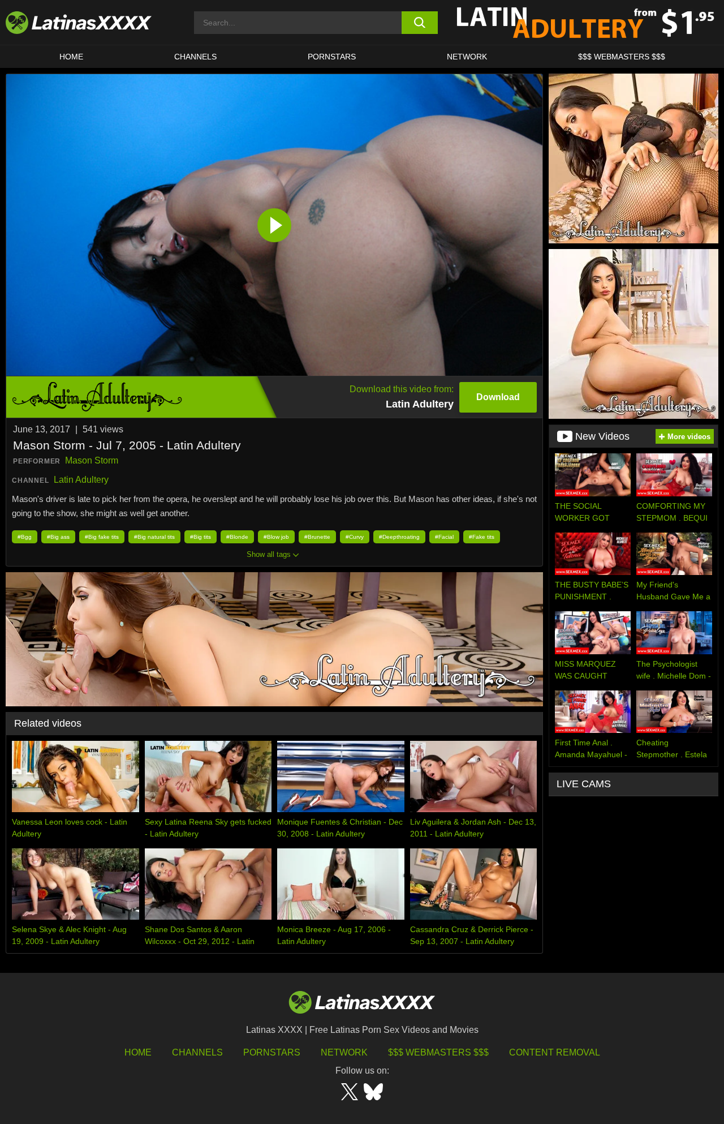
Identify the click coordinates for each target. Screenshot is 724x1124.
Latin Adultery (81, 479)
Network (467, 56)
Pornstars (332, 56)
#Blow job (276, 537)
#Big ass (58, 537)
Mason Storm (91, 460)
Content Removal (554, 1052)
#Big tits (200, 537)
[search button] (420, 22)
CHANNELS (195, 56)
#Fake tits (481, 537)
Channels (197, 1052)
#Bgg (25, 537)
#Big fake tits (102, 537)
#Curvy (355, 537)
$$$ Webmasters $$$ (438, 1052)
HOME (71, 56)
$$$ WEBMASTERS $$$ (621, 56)
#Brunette (317, 537)
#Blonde (237, 537)
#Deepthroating (399, 537)
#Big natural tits (154, 537)
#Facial (444, 537)
